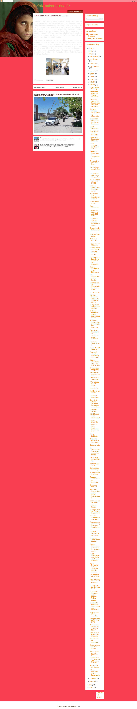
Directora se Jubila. (94, 202)
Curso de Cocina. (93, 506)
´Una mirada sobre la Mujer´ (94, 383)
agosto (92, 71)
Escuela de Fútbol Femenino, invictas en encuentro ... (95, 403)
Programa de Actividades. (95, 575)
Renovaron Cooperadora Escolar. (95, 139)
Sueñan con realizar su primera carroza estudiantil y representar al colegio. (57, 144)
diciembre (94, 56)
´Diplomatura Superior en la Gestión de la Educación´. (95, 261)
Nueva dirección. (94, 421)
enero (92, 681)
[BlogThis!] (48, 80)
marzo (92, 85)
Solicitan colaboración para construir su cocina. (95, 314)
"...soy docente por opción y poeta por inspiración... (95, 525)
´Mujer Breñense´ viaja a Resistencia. (95, 672)
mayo (92, 79)
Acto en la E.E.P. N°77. (94, 239)
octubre (93, 63)
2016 (90, 685)
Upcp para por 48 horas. (95, 244)
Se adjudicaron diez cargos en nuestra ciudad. (95, 451)
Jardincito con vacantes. (95, 501)
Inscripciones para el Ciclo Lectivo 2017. (95, 511)
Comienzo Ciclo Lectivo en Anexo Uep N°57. (94, 428)
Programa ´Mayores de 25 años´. (95, 539)
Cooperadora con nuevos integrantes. (95, 175)
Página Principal (59, 87)
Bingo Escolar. (95, 292)
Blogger (78, 706)
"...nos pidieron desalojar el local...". (94, 146)
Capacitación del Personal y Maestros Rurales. (95, 660)
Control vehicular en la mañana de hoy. (95, 188)
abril (92, 82)
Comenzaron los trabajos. (95, 469)
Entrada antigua (77, 87)
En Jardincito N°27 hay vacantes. (94, 614)
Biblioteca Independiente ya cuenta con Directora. (95, 324)
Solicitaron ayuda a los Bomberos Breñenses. (94, 121)
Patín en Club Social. (94, 464)
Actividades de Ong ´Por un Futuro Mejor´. (94, 627)
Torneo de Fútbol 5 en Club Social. (94, 440)
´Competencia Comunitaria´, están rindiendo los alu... (95, 251)
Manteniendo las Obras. (95, 473)
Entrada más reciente (40, 87)
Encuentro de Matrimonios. (95, 229)
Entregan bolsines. (93, 486)
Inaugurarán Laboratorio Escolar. (95, 306)
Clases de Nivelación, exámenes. (94, 533)
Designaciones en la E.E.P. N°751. (95, 620)
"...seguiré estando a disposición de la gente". (94, 354)
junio (92, 76)
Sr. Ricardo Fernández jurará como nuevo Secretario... (95, 606)
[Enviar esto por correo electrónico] (47, 80)
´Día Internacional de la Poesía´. (95, 277)
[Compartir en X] (49, 80)
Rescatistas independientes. (95, 459)
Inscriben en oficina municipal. (94, 132)
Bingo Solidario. (94, 435)
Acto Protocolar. (94, 207)
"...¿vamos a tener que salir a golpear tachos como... (94, 596)
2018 (90, 51)
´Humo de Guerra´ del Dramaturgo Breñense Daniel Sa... (95, 103)
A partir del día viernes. (94, 666)
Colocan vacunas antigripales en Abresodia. (95, 112)
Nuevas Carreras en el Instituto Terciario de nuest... (95, 547)
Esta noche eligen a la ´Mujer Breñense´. (94, 94)
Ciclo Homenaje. (94, 127)
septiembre (94, 66)
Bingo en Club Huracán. (95, 348)
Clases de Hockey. (93, 410)
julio (92, 74)
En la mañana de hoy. (95, 235)
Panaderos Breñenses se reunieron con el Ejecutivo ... (94, 334)
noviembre (94, 59)
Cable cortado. (95, 445)
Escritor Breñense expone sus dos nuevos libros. (94, 298)
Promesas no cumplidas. (94, 369)
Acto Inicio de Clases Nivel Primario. (95, 580)
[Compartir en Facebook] (51, 80)
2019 (90, 48)
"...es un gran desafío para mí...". (95, 587)
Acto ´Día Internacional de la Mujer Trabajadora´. (95, 494)
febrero (93, 678)
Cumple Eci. (94, 388)
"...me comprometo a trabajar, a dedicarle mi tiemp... (94, 557)
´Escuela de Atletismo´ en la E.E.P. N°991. (94, 213)
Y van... (35, 92)
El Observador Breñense (93, 35)
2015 (90, 687)
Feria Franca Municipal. (94, 88)
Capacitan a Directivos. (94, 396)
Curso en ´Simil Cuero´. (95, 343)
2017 (90, 54)
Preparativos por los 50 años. (94, 162)
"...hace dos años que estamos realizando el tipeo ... (95, 222)
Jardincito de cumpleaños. (95, 169)
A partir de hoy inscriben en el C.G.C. (95, 196)
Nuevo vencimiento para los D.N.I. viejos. (95, 362)
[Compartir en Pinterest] (52, 80)
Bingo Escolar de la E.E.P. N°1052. (95, 181)
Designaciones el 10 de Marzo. (95, 646)
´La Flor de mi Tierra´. (95, 392)
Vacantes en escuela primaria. (94, 653)
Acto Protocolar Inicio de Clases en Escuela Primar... (94, 568)
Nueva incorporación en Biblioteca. (95, 269)
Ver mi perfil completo (94, 39)
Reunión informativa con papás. (95, 517)
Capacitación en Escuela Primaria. (94, 634)
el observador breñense (51, 6)
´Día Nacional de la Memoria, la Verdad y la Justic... (95, 286)
